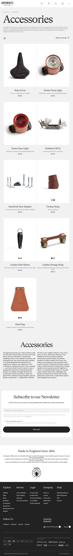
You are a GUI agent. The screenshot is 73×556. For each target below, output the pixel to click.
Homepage (6, 12)
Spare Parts (6, 506)
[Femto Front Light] (53, 70)
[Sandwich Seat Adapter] (20, 187)
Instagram (6, 524)
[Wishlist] (56, 3)
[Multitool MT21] (53, 129)
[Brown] (19, 258)
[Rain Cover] (20, 70)
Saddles (5, 492)
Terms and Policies (64, 553)
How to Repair (21, 495)
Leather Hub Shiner (20, 265)
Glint (26, 553)
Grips (4, 498)
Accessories (6, 503)
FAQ (58, 498)
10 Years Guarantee (22, 500)
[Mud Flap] (20, 305)
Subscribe (36, 429)
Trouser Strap (53, 207)
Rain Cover (20, 90)
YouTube (20, 524)
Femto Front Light (53, 90)
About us (46, 492)
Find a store (46, 498)
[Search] (41, 4)
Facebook (13, 524)
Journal (45, 495)
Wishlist (5, 511)
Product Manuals (35, 503)
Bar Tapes (6, 500)
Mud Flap (20, 324)
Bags (4, 495)
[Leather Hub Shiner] (20, 245)
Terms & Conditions (35, 498)
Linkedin (27, 524)
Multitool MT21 (53, 148)
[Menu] (69, 3)
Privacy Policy (34, 492)
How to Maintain (21, 492)
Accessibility (33, 500)
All (5, 38)
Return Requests (62, 495)
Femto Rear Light (20, 148)
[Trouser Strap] (53, 187)
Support (59, 500)
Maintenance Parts (8, 508)
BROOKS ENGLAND (13, 553)
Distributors (46, 500)
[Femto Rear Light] (20, 129)
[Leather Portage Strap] (53, 245)
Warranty (19, 498)
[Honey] (52, 200)
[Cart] (62, 4)
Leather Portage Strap (53, 265)
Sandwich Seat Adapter (20, 207)
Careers (45, 503)
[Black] (54, 200)
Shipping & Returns (62, 492)
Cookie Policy (34, 495)
